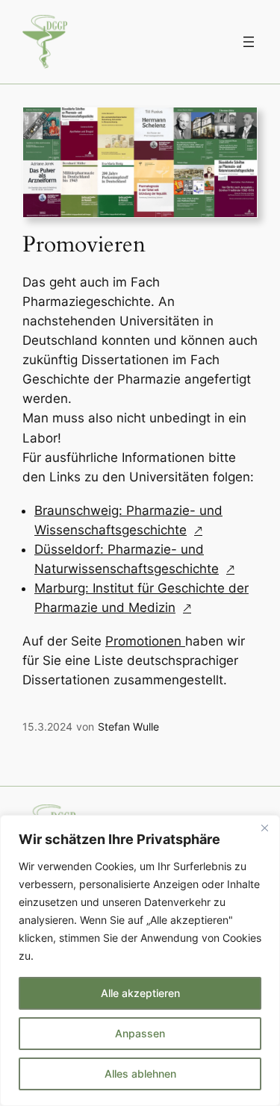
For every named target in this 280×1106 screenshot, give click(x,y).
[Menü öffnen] (249, 42)
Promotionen (145, 641)
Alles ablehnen (140, 1073)
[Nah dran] (264, 828)
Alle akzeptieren (140, 993)
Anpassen (140, 1033)
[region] (140, 960)
